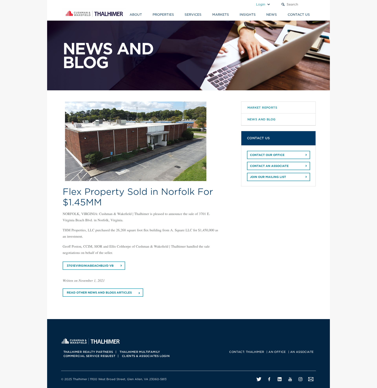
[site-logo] (90, 341)
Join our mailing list (268, 176)
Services (193, 14)
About (136, 14)
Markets (220, 14)
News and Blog (261, 119)
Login (260, 4)
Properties (163, 14)
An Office (277, 351)
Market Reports (262, 107)
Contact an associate (269, 165)
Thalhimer (255, 351)
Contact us (299, 14)
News (271, 14)
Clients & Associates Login (146, 356)
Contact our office (267, 154)
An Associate (302, 351)
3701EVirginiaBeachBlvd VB (90, 265)
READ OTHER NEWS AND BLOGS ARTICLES (99, 292)
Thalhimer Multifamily (140, 351)
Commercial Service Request (89, 356)
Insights (248, 14)
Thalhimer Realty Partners (88, 351)
